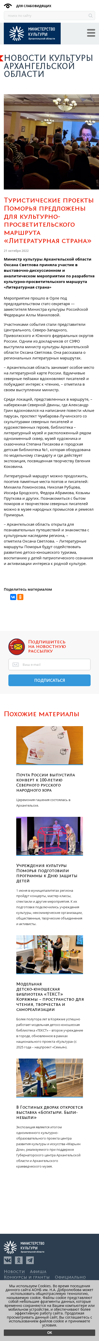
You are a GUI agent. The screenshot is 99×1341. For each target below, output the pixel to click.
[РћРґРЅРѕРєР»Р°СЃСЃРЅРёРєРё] (20, 597)
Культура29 (32, 33)
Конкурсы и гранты (27, 1277)
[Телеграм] (30, 1260)
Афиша (38, 1271)
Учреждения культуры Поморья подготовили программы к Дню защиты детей (46, 873)
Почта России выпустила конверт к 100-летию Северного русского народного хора (45, 783)
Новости (14, 1271)
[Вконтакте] (7, 1260)
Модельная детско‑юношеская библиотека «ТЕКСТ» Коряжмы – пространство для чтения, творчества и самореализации (50, 997)
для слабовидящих (33, 6)
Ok (49, 1333)
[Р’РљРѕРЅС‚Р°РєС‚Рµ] (13, 597)
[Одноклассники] (19, 1260)
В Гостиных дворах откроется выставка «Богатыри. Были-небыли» (49, 1112)
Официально (70, 1277)
